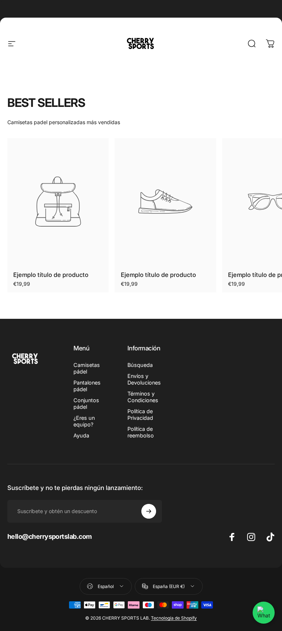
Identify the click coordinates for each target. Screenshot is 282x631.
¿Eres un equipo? (84, 421)
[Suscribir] (148, 511)
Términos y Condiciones (142, 396)
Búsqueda (140, 365)
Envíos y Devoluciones (144, 379)
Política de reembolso (140, 432)
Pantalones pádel (87, 385)
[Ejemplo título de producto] (58, 201)
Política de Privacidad (140, 414)
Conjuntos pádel (86, 403)
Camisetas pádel (86, 368)
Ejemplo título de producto (50, 274)
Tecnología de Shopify (174, 618)
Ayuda (81, 435)
